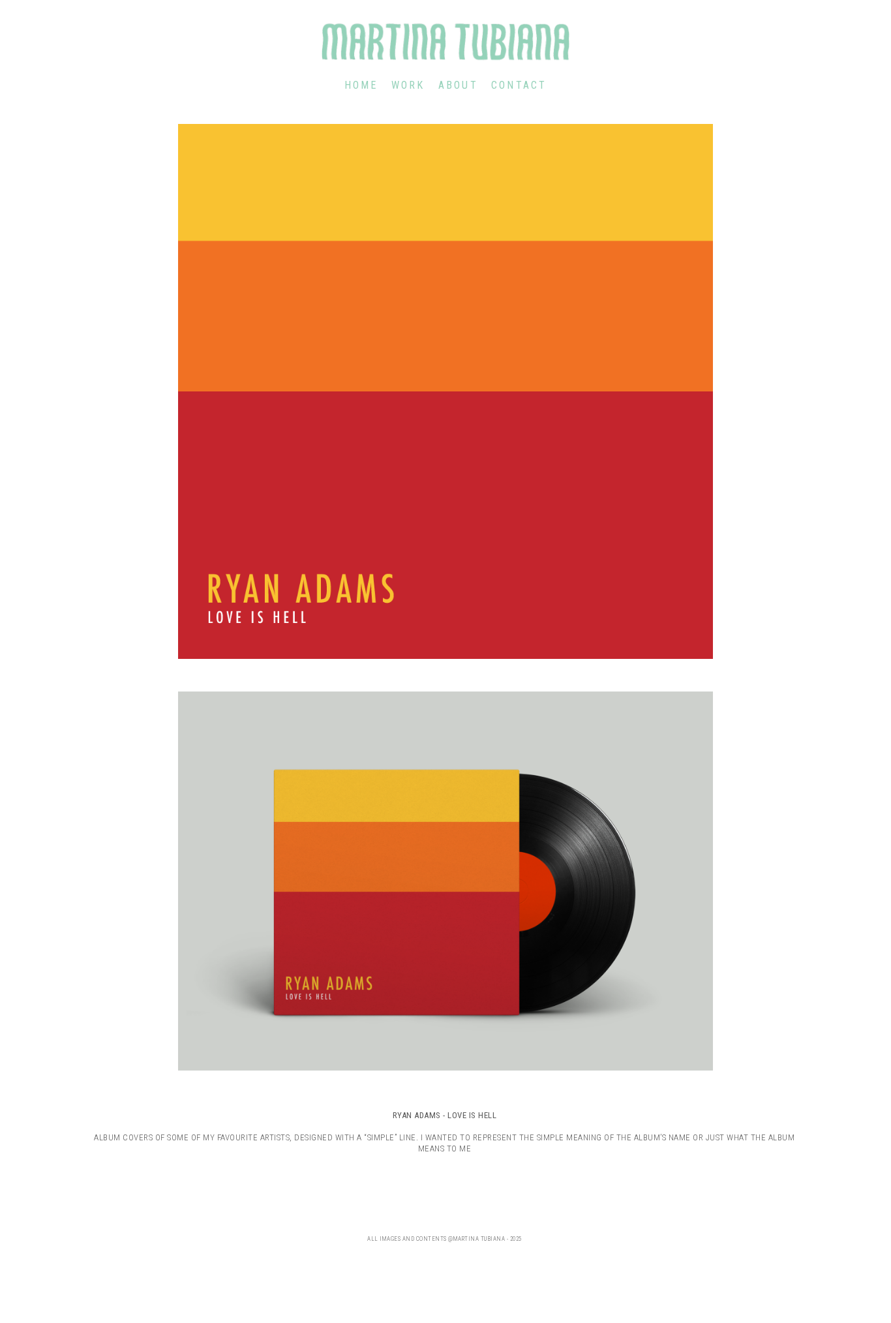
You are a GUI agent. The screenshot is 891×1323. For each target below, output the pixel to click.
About (458, 85)
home (361, 85)
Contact (519, 85)
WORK (408, 85)
